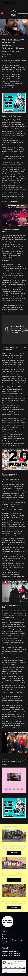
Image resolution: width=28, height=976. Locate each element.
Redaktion (5, 56)
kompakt (12, 762)
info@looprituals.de (14, 955)
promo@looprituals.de (13, 953)
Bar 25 (24, 759)
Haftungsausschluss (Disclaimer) (12, 941)
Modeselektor (18, 762)
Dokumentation (6, 761)
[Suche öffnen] (20, 3)
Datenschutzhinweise (8, 937)
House (7, 762)
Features (12, 759)
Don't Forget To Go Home (16, 761)
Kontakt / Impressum (8, 935)
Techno (23, 762)
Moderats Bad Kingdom (15, 509)
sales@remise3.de (12, 951)
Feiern (3, 762)
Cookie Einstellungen (8, 939)
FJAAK (6, 504)
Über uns (4, 943)
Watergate (4, 764)
